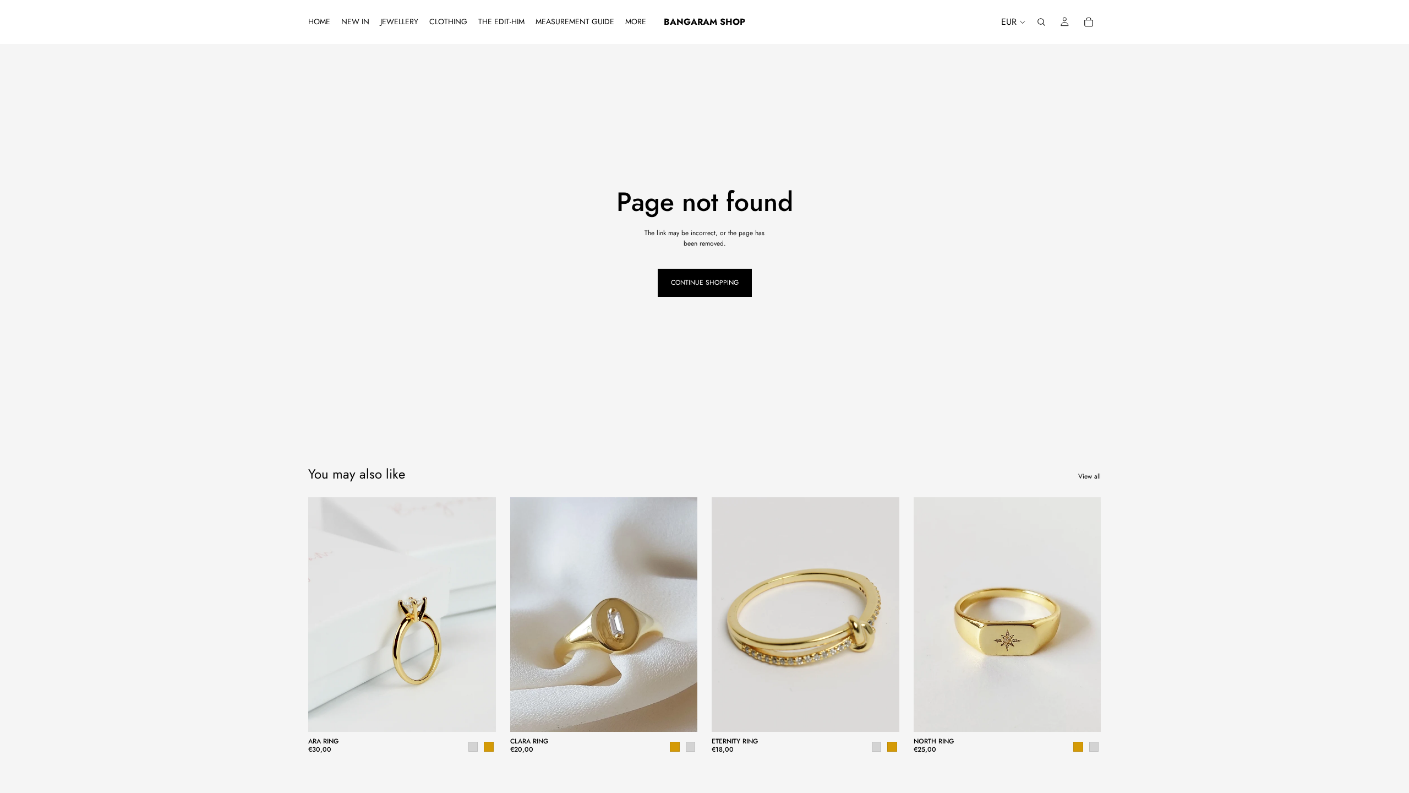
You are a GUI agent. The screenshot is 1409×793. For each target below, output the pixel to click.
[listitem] (636, 22)
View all (1089, 476)
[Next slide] (479, 614)
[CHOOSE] (479, 715)
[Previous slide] (324, 614)
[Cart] (1089, 22)
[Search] (1041, 22)
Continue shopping (705, 282)
